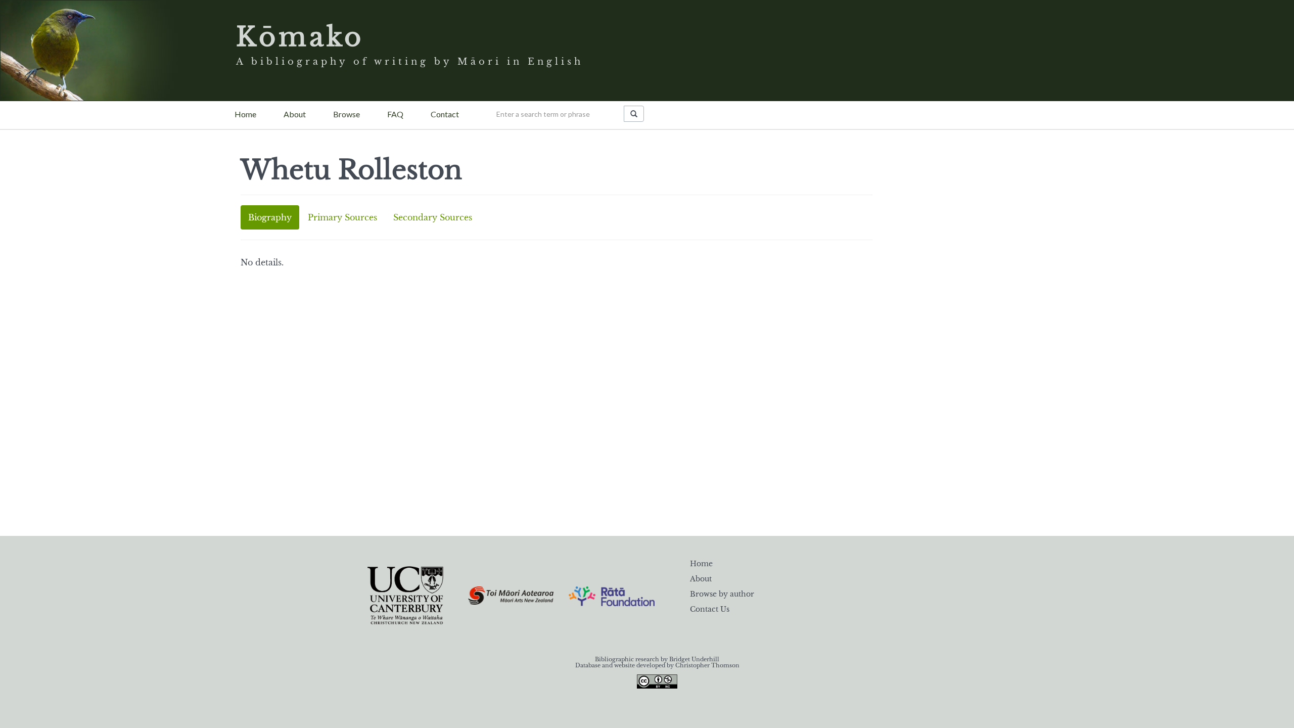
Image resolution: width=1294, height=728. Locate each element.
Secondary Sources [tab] (432, 217)
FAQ (395, 114)
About (295, 114)
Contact (445, 114)
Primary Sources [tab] (342, 217)
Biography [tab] (270, 217)
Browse (346, 114)
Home (245, 114)
